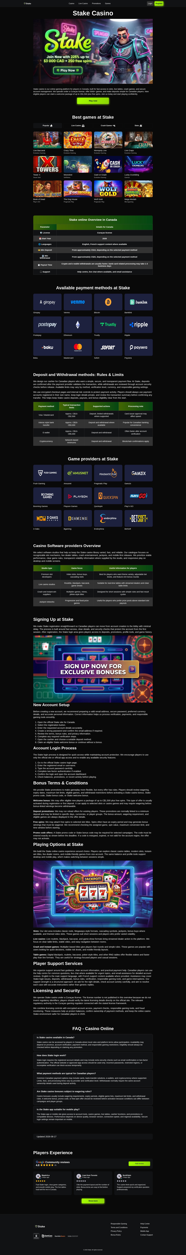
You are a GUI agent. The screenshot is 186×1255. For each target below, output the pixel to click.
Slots (137, 125)
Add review (139, 1163)
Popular (46, 125)
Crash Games (106, 125)
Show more (92, 1201)
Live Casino (76, 125)
